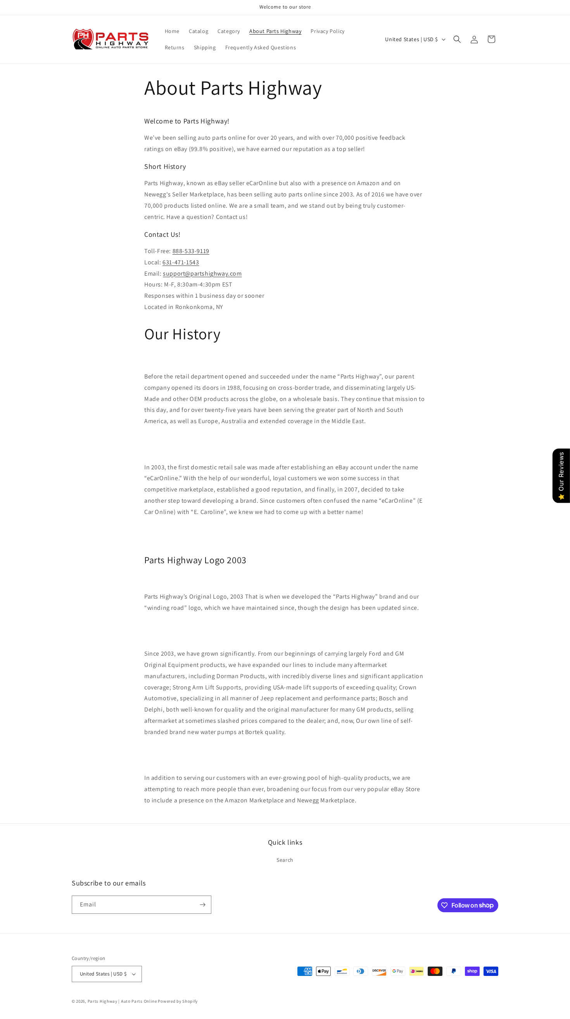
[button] (457, 39)
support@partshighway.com (202, 273)
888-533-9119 (191, 251)
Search (285, 859)
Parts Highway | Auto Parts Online (122, 1001)
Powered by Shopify (178, 1001)
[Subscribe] (202, 905)
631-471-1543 (180, 262)
